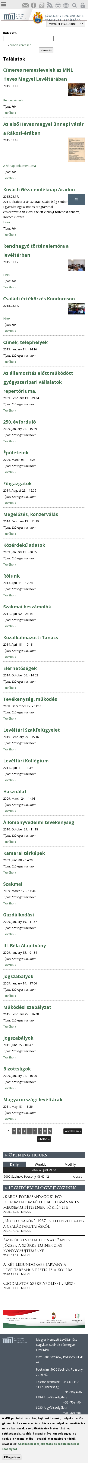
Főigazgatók (17, 483)
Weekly (40, 1164)
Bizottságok (17, 1069)
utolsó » (44, 1139)
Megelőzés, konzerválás (30, 514)
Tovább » (9, 113)
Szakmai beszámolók (27, 607)
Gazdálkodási (18, 915)
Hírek (6, 222)
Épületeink (16, 453)
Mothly (70, 1164)
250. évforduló (19, 422)
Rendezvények (13, 100)
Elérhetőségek (20, 668)
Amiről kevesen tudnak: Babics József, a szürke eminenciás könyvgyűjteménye (36, 1246)
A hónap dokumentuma (19, 166)
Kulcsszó (10, 33)
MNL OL (26, 1211)
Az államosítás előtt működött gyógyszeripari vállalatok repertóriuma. (38, 382)
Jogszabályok (18, 976)
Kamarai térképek (24, 853)
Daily (14, 1164)
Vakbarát (57, 5)
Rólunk (11, 576)
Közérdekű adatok (24, 545)
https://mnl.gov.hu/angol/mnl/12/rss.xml (49, 5)
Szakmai (12, 884)
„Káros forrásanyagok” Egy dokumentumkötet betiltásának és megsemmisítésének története (41, 1202)
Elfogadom (12, 1457)
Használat (14, 791)
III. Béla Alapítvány (24, 946)
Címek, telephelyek (25, 342)
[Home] (17, 16)
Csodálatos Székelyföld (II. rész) (39, 1284)
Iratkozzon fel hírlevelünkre (25, 5)
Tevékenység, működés (30, 699)
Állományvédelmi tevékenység (38, 822)
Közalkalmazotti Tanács (30, 637)
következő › (73, 1131)
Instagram (41, 5)
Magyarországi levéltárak (32, 1100)
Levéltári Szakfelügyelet (31, 730)
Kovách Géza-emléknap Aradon (39, 190)
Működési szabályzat (27, 1007)
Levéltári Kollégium (26, 761)
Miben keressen (20, 45)
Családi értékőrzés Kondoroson (39, 299)
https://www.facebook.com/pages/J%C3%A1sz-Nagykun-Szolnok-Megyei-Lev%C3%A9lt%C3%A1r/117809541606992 (33, 5)
